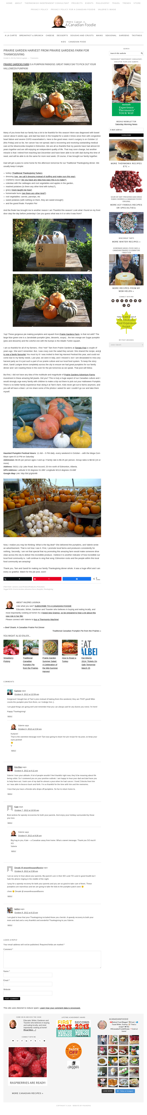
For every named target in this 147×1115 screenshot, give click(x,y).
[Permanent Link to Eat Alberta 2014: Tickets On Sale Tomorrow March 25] (89, 655)
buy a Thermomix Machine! (46, 619)
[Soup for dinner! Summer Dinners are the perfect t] (134, 1061)
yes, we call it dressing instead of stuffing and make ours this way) (45, 176)
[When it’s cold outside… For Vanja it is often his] (102, 1061)
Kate (16, 807)
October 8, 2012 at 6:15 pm (26, 913)
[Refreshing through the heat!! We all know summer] (134, 1050)
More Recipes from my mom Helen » (126, 289)
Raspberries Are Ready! (27, 1083)
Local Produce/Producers (27, 587)
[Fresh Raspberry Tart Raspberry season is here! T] (134, 1040)
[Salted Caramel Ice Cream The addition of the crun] (113, 1072)
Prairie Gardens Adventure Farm (24, 589)
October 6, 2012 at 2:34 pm (30, 729)
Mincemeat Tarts (126, 238)
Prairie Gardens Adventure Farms (79, 375)
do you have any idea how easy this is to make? (44, 180)
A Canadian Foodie (73, 22)
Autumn (15, 587)
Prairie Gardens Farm (16, 64)
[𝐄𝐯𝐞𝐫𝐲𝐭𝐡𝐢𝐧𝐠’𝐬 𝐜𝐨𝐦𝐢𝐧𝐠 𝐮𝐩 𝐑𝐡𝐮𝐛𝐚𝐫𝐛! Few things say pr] (123, 1072)
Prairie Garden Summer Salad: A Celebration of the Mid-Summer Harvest (50, 665)
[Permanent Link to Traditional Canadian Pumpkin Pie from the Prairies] (31, 655)
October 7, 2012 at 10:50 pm (26, 810)
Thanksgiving (48, 589)
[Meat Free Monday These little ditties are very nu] (113, 1082)
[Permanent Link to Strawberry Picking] (11, 655)
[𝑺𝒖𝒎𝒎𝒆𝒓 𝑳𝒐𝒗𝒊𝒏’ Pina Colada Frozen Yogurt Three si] (113, 1061)
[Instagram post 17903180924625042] (102, 1040)
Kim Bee (18, 767)
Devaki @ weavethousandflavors (28, 868)
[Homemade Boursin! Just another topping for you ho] (123, 1082)
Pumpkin (40, 589)
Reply (10, 716)
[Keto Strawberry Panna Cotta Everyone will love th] (102, 1082)
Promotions (41, 587)
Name (6, 971)
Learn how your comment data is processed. (60, 1008)
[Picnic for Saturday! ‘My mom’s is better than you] (123, 1061)
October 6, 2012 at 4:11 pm (26, 771)
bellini (17, 909)
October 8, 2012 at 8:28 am (30, 836)
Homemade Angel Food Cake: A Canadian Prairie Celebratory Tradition (126, 250)
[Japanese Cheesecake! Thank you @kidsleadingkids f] (134, 1072)
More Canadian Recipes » (27, 1093)
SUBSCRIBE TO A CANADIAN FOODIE (53, 606)
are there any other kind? (33, 193)
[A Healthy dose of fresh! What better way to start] (102, 1072)
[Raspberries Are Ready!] (28, 1062)
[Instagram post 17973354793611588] (113, 1040)
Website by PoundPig (82, 1105)
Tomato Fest (80, 348)
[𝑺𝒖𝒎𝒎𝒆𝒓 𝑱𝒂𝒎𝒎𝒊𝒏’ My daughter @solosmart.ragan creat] (123, 1050)
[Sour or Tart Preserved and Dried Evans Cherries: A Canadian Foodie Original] (126, 182)
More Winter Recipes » (126, 242)
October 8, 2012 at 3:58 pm (26, 871)
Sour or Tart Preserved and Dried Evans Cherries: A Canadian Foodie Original (126, 199)
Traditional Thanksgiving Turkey (27, 173)
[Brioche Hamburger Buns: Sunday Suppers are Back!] (126, 160)
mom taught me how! (21, 190)
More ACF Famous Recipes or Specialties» (126, 206)
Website (7, 989)
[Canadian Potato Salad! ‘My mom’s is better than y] (134, 1082)
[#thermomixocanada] (113, 1050)
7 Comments (34, 58)
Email (6, 980)
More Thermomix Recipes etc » (126, 165)
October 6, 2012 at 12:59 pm (26, 694)
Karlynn (17, 691)
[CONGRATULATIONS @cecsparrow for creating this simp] (123, 1040)
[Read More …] (30, 1030)
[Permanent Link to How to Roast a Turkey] (70, 655)
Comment (8, 949)
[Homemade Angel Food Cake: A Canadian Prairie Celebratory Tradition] (126, 285)
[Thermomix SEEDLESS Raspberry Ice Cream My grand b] (102, 1050)
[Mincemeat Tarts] (126, 223)
